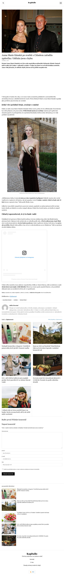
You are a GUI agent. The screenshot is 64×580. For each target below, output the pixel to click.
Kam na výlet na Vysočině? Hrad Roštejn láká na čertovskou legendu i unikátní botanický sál (46, 348)
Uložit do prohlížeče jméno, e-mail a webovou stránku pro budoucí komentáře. (22, 469)
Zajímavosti (13, 296)
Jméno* (3, 450)
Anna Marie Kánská (7, 300)
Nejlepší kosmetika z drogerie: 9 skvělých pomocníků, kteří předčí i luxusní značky (16, 347)
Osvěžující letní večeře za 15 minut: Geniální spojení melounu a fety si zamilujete (33, 513)
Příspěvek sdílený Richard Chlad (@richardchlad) (24, 279)
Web (3, 462)
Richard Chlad (23, 300)
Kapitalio (32, 2)
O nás (32, 562)
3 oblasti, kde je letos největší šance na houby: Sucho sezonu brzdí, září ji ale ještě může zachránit (16, 412)
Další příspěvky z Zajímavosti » (55, 319)
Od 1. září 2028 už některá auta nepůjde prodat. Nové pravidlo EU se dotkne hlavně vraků (16, 380)
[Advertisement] (32, 82)
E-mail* (3, 456)
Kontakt (32, 559)
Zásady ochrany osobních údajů (32, 565)
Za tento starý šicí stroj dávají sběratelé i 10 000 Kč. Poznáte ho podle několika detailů (46, 380)
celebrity (16, 300)
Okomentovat (5, 431)
